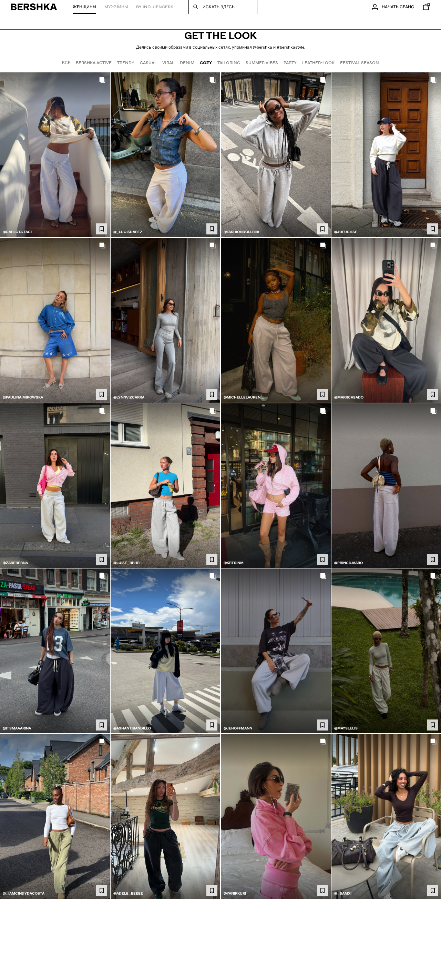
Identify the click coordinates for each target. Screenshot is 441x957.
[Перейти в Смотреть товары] (55, 154)
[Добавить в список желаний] (101, 228)
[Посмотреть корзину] (425, 7)
